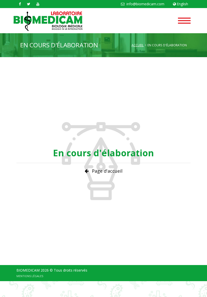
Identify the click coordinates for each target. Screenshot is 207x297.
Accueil (138, 45)
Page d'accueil (107, 171)
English (182, 4)
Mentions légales (29, 276)
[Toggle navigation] (184, 19)
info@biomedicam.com (144, 4)
